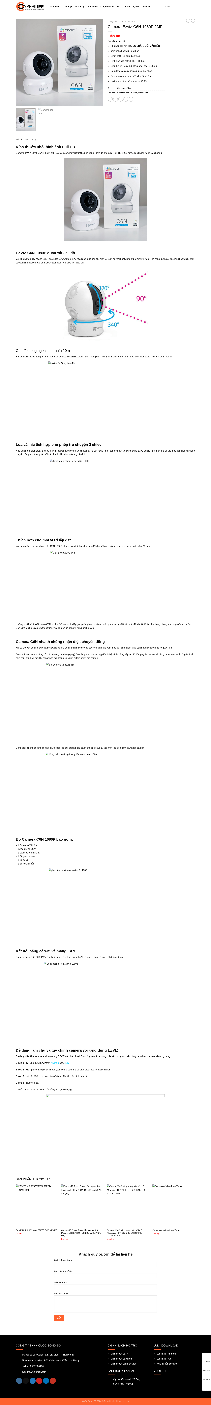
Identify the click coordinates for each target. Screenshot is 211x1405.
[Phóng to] (19, 102)
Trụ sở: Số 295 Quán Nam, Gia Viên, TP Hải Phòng (48, 1355)
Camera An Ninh (127, 21)
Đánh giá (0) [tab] (30, 139)
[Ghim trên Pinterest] (125, 99)
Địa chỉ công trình (63, 1271)
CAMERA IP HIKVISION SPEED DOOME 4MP (36, 1230)
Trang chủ (55, 6)
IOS (67, 1063)
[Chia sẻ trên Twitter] (115, 99)
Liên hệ (146, 6)
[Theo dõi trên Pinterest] (39, 1381)
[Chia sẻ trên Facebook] (110, 99)
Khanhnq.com (122, 1401)
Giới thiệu (67, 6)
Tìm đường (206, 1361)
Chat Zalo (206, 1370)
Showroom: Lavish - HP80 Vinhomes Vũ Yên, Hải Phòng (51, 1360)
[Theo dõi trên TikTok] (26, 1381)
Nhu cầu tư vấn (61, 1293)
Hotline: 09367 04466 (33, 1366)
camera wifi (143, 93)
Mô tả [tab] (19, 139)
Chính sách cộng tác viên (123, 1364)
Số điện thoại (60, 1282)
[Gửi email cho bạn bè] (120, 99)
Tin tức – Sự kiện (131, 6)
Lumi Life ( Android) (166, 1354)
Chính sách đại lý (119, 1354)
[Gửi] (192, 6)
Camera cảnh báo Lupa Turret (166, 1230)
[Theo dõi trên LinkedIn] (46, 1381)
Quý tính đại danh (63, 1260)
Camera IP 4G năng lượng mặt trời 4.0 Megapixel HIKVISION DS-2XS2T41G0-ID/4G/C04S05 (125, 1233)
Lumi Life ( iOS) (164, 1359)
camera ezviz (131, 93)
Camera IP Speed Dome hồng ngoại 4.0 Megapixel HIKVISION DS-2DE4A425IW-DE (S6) (81, 1233)
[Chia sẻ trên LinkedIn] (131, 99)
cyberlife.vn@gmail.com (34, 1372)
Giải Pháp (80, 6)
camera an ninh (118, 93)
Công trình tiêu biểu (110, 6)
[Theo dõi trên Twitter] (33, 1381)
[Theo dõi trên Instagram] (19, 1381)
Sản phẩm (92, 6)
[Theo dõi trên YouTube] (53, 1381)
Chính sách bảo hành (121, 1359)
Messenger (206, 1379)
